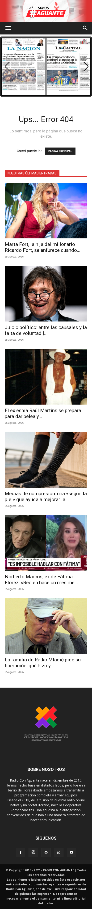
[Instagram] (33, 852)
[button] (8, 28)
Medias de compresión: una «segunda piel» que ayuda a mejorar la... (46, 496)
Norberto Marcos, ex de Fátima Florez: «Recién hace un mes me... (41, 579)
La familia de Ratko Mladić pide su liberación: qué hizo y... (43, 662)
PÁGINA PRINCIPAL (60, 151)
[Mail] (46, 852)
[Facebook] (20, 852)
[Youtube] (71, 852)
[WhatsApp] (58, 852)
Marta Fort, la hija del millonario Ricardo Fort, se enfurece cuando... (42, 247)
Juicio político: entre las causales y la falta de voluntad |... (46, 330)
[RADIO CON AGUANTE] (46, 11)
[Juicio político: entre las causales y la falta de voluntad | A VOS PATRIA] (46, 293)
